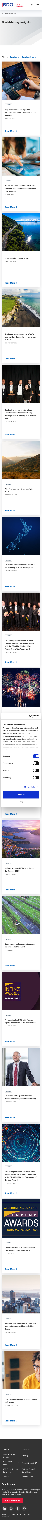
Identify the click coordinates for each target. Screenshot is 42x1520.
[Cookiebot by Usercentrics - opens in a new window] (29, 716)
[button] (12, 1500)
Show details (29, 787)
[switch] (36, 763)
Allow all (21, 794)
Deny (21, 802)
